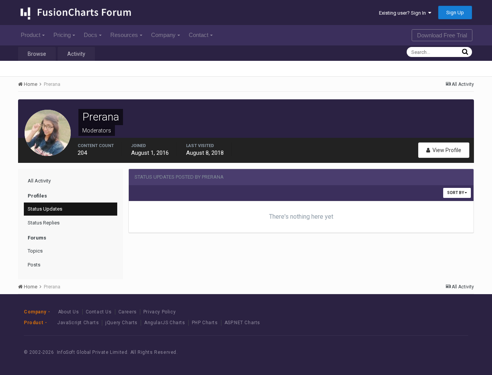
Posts (34, 265)
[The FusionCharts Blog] (401, 352)
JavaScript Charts (78, 322)
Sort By (456, 193)
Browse (37, 54)
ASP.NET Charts (242, 322)
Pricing (62, 35)
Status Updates (45, 209)
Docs (90, 35)
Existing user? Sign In (403, 13)
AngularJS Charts (164, 322)
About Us (68, 312)
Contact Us (99, 312)
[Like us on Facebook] (419, 352)
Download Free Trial (442, 35)
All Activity (39, 181)
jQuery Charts (121, 322)
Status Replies (44, 223)
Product (30, 35)
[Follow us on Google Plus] (453, 352)
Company (163, 35)
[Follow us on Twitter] (436, 352)
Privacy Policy (159, 312)
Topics (35, 251)
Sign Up (455, 12)
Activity (76, 54)
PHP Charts (205, 322)
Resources (124, 35)
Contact (198, 35)
